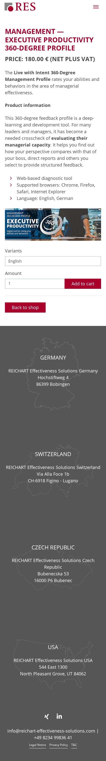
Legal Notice (37, 745)
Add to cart (82, 284)
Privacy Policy (58, 745)
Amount (13, 273)
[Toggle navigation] (96, 7)
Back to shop (25, 307)
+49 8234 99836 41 (53, 737)
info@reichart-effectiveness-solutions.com (51, 731)
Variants (13, 251)
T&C (74, 745)
